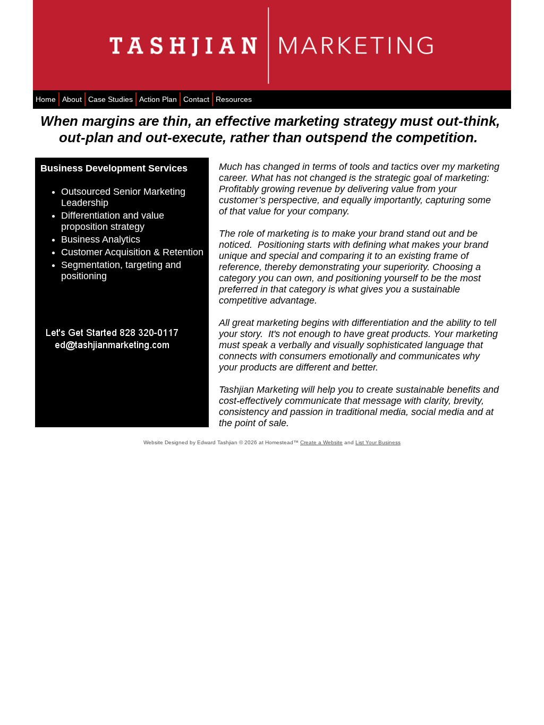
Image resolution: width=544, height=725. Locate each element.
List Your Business (378, 442)
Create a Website (321, 442)
